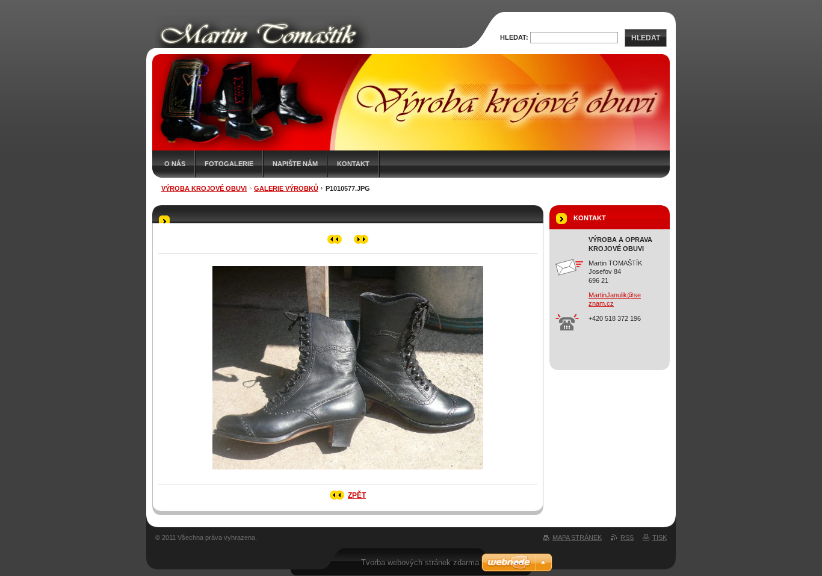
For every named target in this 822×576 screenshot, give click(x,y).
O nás (174, 163)
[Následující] (361, 239)
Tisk (659, 537)
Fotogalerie (229, 163)
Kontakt (353, 163)
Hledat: (514, 37)
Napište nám (295, 163)
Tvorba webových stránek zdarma (420, 562)
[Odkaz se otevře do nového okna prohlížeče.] (347, 473)
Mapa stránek (577, 537)
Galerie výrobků (286, 188)
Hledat (645, 38)
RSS (627, 537)
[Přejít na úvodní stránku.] (310, 47)
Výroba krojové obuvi (204, 188)
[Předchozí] (334, 239)
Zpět (357, 495)
